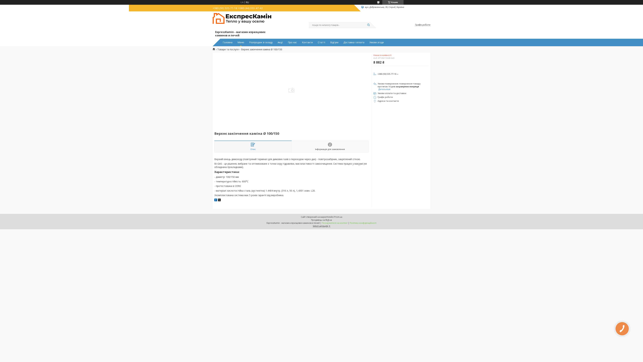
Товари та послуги (228, 49)
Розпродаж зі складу (261, 42)
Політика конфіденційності (363, 223)
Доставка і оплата (353, 42)
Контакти (307, 42)
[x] (219, 200)
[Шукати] (368, 25)
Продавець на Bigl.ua (321, 220)
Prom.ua (338, 217)
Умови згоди (376, 42)
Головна (227, 42)
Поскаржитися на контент (335, 223)
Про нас (292, 42)
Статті (321, 42)
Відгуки (334, 42)
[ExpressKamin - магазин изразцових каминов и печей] (242, 21)
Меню (240, 42)
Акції (280, 42)
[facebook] (215, 200)
